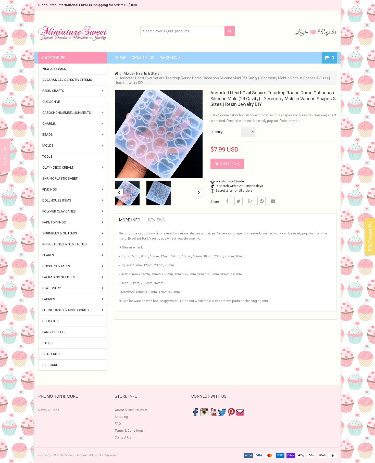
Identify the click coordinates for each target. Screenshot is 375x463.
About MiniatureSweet (131, 410)
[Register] (327, 32)
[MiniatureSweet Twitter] (222, 412)
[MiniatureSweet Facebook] (195, 412)
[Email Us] (240, 412)
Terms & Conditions (129, 430)
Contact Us (123, 437)
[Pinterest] (261, 201)
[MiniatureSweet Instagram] (204, 412)
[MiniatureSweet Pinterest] (231, 412)
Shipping (121, 417)
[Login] (302, 32)
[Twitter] (238, 201)
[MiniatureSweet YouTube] (213, 412)
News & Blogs (48, 410)
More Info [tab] (129, 220)
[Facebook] (227, 201)
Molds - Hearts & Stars (141, 73)
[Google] (250, 201)
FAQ (118, 424)
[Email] (273, 201)
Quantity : (217, 132)
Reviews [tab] (156, 220)
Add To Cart (229, 164)
